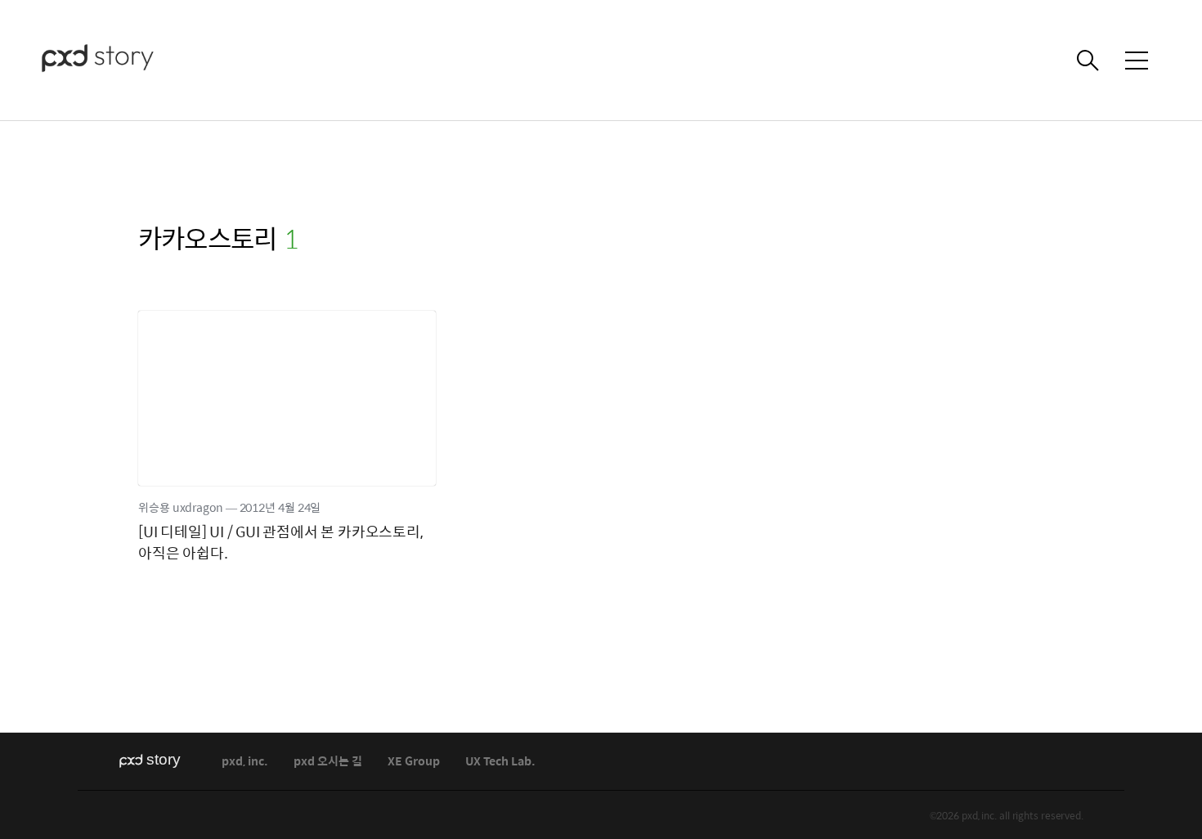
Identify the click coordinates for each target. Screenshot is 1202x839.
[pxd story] (122, 60)
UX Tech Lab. (500, 761)
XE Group (414, 761)
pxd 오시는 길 (328, 761)
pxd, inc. (245, 761)
